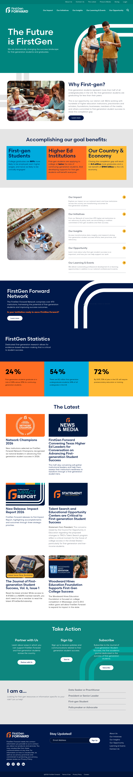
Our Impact (48, 10)
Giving (117, 2)
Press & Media (105, 2)
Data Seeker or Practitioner (84, 689)
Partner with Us (26, 662)
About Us (68, 2)
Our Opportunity (116, 10)
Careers (86, 774)
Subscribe (106, 668)
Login (125, 2)
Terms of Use (66, 774)
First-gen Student (78, 701)
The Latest (92, 2)
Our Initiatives (63, 10)
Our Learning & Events (95, 10)
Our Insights (78, 10)
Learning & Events (117, 746)
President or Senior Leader (83, 695)
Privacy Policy (77, 774)
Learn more (76, 118)
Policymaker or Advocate (83, 707)
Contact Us (80, 2)
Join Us (66, 659)
